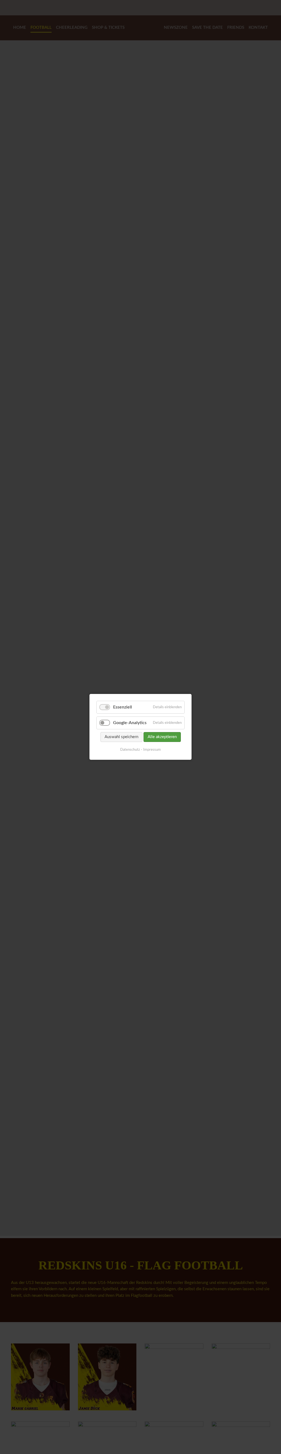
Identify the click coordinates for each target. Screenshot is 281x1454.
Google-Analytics (130, 723)
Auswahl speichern (121, 737)
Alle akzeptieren (162, 737)
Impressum (152, 750)
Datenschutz (130, 750)
